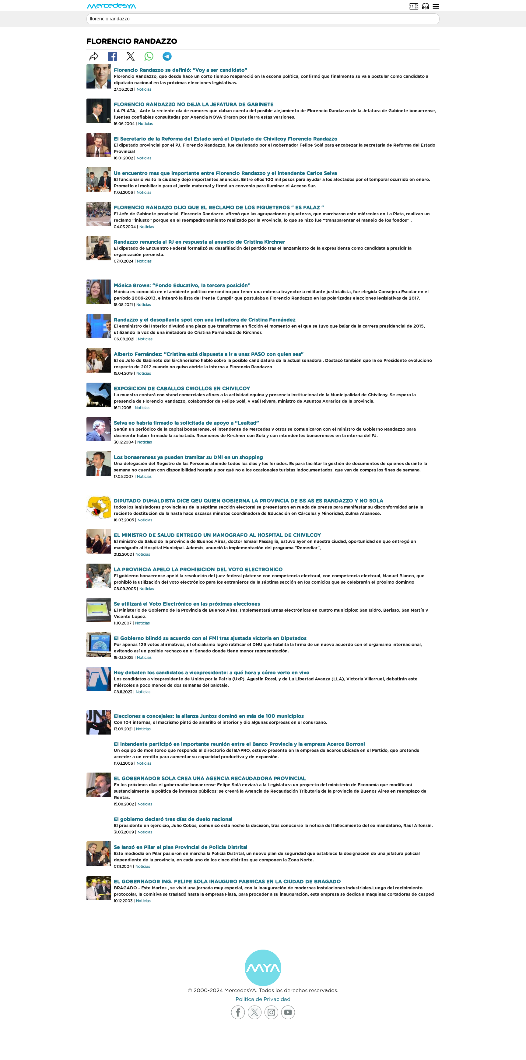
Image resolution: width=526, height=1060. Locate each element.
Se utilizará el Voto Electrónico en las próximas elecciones (187, 604)
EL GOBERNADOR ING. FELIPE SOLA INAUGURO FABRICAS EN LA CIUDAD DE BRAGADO (227, 881)
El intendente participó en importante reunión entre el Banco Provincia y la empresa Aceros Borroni (239, 744)
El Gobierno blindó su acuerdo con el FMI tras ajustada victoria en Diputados (210, 638)
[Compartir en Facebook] (112, 56)
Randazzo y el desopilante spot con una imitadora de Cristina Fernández (205, 320)
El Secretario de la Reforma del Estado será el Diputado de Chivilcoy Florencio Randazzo (226, 139)
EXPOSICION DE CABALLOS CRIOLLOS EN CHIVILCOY (182, 388)
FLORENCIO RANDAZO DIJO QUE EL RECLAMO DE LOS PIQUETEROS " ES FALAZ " (219, 207)
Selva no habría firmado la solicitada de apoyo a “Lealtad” (186, 423)
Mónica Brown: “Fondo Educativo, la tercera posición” (182, 285)
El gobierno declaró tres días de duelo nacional (173, 819)
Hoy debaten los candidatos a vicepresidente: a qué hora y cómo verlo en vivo (212, 672)
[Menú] (436, 6)
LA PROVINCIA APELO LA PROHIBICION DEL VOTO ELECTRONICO (198, 569)
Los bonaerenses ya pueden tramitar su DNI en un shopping (188, 457)
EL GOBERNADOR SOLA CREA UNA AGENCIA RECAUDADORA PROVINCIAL (210, 778)
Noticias (144, 89)
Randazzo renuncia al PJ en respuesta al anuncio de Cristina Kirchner (199, 242)
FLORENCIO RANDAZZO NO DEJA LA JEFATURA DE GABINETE (194, 104)
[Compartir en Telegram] (167, 56)
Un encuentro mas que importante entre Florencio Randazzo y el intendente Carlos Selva (225, 173)
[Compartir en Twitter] (130, 56)
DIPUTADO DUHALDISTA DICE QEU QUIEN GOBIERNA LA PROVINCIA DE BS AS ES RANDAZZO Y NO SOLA (248, 501)
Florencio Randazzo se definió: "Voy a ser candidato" (180, 70)
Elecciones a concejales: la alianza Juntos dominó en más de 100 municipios (209, 716)
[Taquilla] (414, 6)
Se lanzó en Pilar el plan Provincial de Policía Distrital (180, 847)
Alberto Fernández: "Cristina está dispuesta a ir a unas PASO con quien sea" (208, 354)
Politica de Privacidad (263, 999)
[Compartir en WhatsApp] (148, 56)
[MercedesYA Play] (425, 6)
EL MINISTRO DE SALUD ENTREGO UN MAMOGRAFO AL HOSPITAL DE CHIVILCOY (217, 535)
